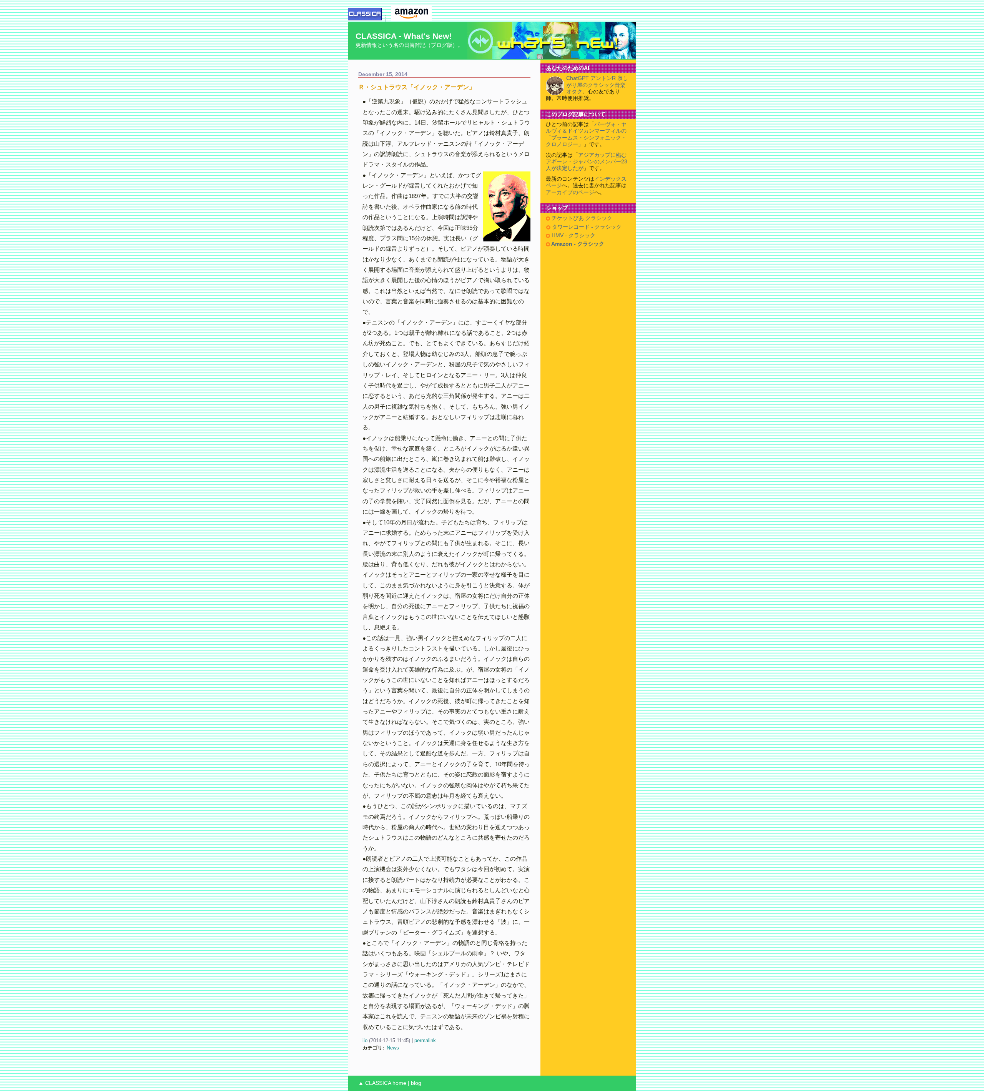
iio (364, 1040)
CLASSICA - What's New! (404, 36)
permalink (425, 1040)
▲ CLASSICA (374, 1083)
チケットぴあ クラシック (581, 218)
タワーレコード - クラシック (586, 227)
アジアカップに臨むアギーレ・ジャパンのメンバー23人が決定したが (586, 161)
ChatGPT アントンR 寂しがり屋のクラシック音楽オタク (597, 85)
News (393, 1048)
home (399, 1083)
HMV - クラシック (572, 235)
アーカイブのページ (570, 192)
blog (416, 1083)
